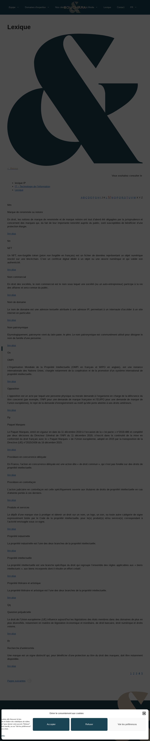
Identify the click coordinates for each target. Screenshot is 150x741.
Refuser (89, 724)
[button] (144, 713)
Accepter (51, 724)
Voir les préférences (127, 724)
